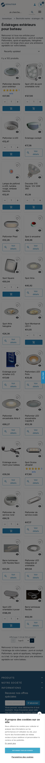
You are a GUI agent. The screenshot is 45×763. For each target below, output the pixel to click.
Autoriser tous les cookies (22, 750)
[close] (40, 714)
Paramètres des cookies (22, 757)
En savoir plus (10, 743)
